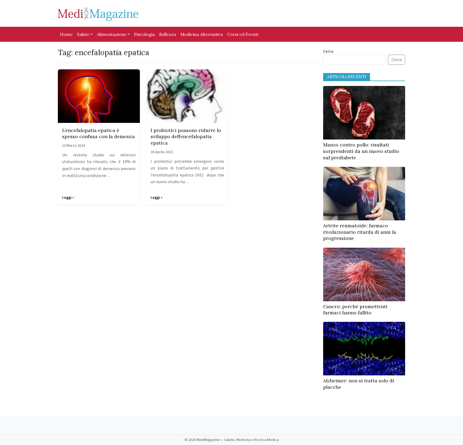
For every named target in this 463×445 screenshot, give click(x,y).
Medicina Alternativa (201, 34)
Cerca (328, 51)
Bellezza (167, 34)
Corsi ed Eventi (242, 34)
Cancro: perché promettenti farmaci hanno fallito (355, 309)
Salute (83, 34)
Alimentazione (111, 34)
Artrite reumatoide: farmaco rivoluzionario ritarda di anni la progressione (359, 232)
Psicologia (144, 34)
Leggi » (68, 197)
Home (66, 34)
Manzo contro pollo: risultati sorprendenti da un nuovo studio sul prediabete (361, 151)
